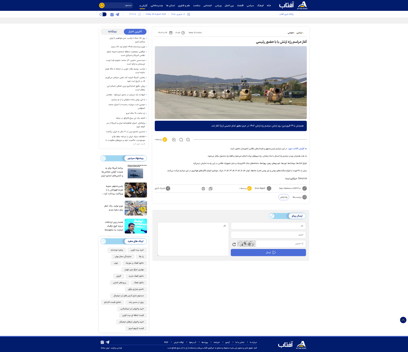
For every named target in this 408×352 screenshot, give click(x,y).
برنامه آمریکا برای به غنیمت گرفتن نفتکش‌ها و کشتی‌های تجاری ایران (112, 171)
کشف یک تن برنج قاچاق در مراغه (130, 118)
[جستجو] (102, 5)
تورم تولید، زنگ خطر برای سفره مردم (113, 208)
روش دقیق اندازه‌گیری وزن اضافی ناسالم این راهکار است (126, 88)
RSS (166, 342)
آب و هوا (192, 342)
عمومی (291, 32)
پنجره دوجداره (117, 250)
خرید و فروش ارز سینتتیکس (132, 308)
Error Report (260, 188)
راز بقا (141, 256)
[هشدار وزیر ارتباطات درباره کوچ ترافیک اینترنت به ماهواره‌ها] (135, 226)
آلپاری (118, 276)
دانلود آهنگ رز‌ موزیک (135, 263)
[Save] (210, 188)
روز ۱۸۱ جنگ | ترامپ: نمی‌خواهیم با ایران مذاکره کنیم (127, 40)
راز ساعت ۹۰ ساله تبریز (135, 113)
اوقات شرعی (179, 342)
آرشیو (227, 342)
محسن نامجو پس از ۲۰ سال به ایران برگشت (125, 131)
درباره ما (253, 342)
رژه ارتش (284, 197)
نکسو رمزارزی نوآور (136, 289)
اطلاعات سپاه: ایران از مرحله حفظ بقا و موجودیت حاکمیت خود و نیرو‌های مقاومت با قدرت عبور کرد (125, 140)
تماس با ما (239, 342)
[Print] (203, 188)
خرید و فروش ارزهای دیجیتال (131, 321)
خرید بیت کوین (137, 250)
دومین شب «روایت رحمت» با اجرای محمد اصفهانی (126, 106)
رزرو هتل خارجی (119, 282)
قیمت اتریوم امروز (136, 328)
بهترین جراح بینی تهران (134, 269)
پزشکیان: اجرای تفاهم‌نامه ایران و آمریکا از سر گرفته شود (125, 125)
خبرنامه (217, 342)
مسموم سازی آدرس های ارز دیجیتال (128, 295)
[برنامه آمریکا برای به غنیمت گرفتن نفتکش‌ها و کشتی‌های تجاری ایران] (135, 171)
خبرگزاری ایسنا (291, 178)
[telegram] (117, 14)
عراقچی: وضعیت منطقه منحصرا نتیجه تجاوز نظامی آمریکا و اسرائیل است (126, 53)
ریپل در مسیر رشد (136, 302)
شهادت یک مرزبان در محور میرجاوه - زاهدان (125, 94)
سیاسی (299, 32)
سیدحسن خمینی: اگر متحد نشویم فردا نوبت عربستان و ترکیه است (125, 62)
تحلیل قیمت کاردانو (112, 302)
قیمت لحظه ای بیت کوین (133, 315)
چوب (116, 263)
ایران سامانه (105, 348)
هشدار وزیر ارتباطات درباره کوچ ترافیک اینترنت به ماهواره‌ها (114, 226)
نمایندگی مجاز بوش (123, 256)
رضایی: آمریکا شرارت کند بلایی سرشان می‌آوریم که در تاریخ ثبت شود (125, 79)
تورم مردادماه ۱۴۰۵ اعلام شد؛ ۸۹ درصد (128, 46)
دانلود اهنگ (139, 282)
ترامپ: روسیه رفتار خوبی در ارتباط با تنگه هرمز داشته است (125, 70)
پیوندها (205, 342)
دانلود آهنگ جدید (136, 276)
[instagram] (112, 14)
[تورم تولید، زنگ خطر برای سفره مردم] (135, 208)
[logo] (294, 5)
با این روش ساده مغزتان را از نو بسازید (128, 99)
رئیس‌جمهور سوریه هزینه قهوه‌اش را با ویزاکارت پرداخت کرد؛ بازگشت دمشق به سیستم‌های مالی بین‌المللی (113, 190)
